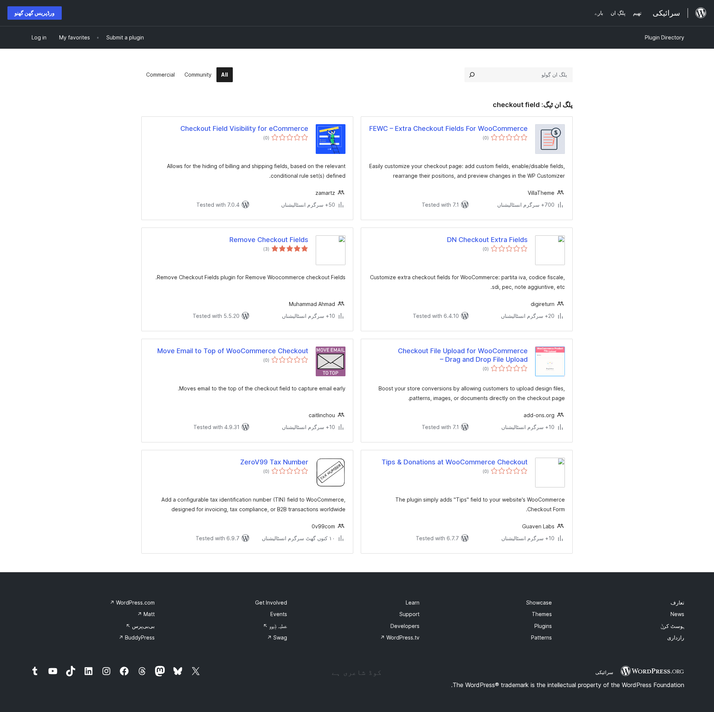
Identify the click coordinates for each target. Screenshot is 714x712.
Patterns (541, 637)
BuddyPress (137, 637)
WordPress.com (132, 602)
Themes (542, 614)
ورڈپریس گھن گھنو (35, 13)
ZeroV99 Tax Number (274, 462)
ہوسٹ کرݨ (672, 626)
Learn (412, 602)
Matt (146, 614)
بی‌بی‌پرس (140, 626)
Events (278, 614)
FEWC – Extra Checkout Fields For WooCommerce (448, 128)
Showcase (539, 602)
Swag (277, 637)
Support (409, 614)
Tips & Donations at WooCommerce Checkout (455, 462)
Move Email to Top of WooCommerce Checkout (232, 351)
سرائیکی (604, 672)
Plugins (543, 626)
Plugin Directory (664, 37)
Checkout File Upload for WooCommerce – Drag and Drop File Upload (463, 355)
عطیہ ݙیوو (275, 626)
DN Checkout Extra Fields (487, 240)
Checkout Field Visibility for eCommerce (244, 128)
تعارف (677, 602)
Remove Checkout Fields (268, 240)
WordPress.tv (399, 637)
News (677, 614)
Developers (404, 626)
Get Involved (271, 602)
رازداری (675, 637)
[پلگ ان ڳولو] (471, 74)
